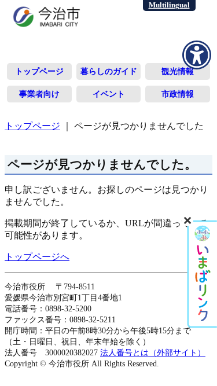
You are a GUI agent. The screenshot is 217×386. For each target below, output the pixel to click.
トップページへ (37, 257)
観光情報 (177, 71)
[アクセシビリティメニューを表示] (196, 55)
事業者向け (39, 93)
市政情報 (177, 93)
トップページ (39, 71)
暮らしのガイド (108, 71)
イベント (109, 93)
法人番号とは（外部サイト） (152, 352)
